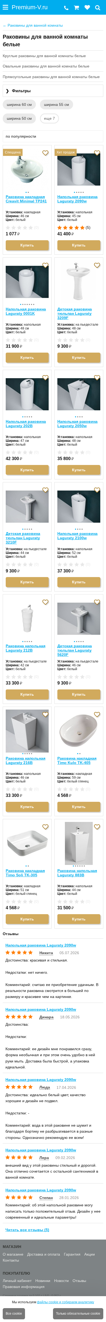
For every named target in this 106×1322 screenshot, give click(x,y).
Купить (27, 245)
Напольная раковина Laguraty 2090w (77, 199)
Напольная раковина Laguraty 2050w (77, 423)
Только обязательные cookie (78, 1313)
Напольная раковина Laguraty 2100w (77, 535)
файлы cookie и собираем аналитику (65, 1302)
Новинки (42, 1280)
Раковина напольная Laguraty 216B (25, 760)
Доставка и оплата (43, 1254)
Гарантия (72, 1254)
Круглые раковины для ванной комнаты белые (44, 56)
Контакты (11, 1260)
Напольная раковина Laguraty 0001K (26, 311)
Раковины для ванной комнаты (33, 25)
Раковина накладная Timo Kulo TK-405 (76, 760)
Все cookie (14, 1313)
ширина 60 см (19, 104)
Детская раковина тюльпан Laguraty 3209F (74, 313)
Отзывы (79, 1280)
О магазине (13, 1254)
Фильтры (18, 90)
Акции (89, 1254)
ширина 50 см (19, 118)
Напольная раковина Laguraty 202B (26, 423)
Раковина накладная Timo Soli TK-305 (25, 872)
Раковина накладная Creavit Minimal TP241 (26, 199)
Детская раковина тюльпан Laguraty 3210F (23, 537)
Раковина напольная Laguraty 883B (77, 872)
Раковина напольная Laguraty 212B (25, 648)
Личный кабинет (17, 1280)
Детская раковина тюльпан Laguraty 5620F (74, 650)
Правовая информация (24, 1286)
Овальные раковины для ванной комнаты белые (46, 66)
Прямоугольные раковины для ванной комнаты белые (51, 77)
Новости (61, 1280)
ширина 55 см (56, 104)
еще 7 (49, 118)
